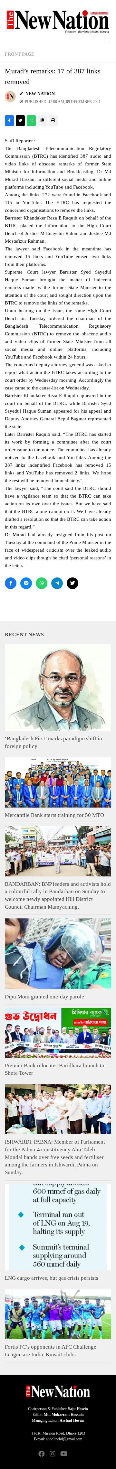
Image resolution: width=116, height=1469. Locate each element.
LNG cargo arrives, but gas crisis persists (51, 1278)
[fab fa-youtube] (63, 1454)
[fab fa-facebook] (41, 1454)
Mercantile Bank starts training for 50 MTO (54, 815)
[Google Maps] (74, 1454)
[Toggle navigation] (106, 39)
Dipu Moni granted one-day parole (44, 997)
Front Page (19, 54)
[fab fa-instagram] (52, 1454)
